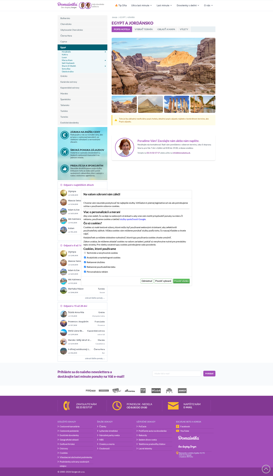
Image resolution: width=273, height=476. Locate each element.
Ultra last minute (140, 5)
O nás (207, 5)
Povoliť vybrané (163, 281)
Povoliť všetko (181, 281)
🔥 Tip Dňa (121, 5)
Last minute (163, 5)
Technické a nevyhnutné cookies (102, 252)
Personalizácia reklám (97, 271)
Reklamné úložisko (96, 262)
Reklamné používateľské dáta (101, 266)
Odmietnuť (147, 281)
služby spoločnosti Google (133, 219)
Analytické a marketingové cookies (103, 257)
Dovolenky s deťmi (187, 5)
